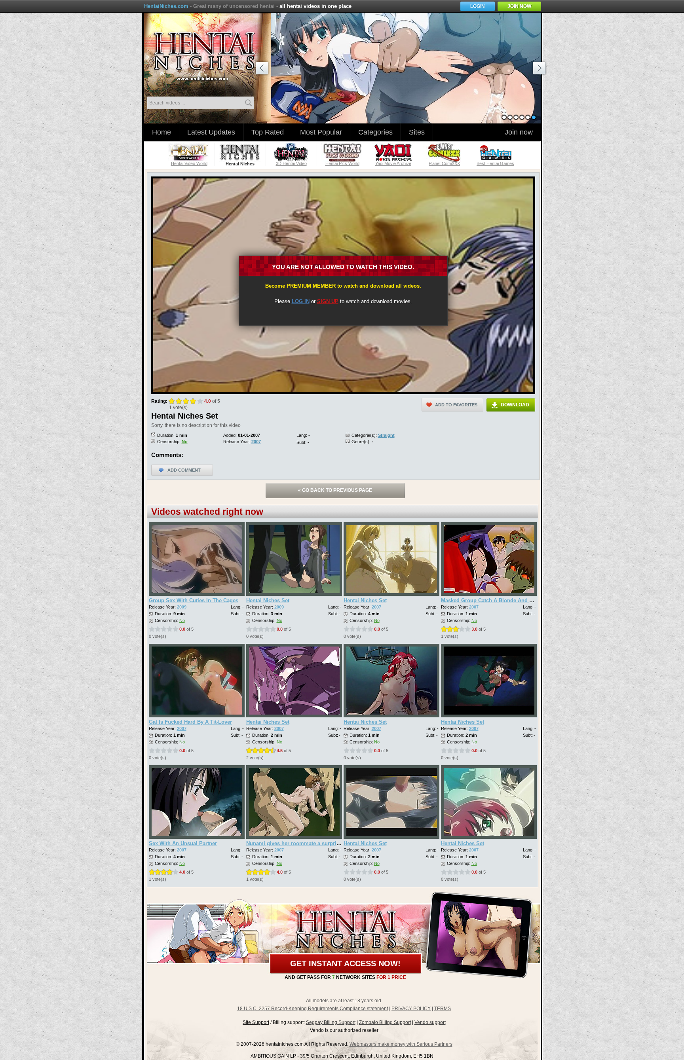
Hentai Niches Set (267, 600)
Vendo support (430, 1022)
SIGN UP (327, 301)
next (540, 69)
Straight (386, 435)
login (477, 6)
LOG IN (301, 301)
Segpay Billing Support (330, 1022)
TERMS (442, 1008)
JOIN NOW (519, 6)
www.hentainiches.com (209, 53)
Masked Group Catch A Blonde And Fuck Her (496, 600)
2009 (181, 607)
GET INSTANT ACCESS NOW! (345, 963)
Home (161, 132)
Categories (375, 132)
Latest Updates (211, 132)
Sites (417, 132)
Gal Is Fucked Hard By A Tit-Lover (190, 722)
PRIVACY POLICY (411, 1008)
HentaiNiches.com (166, 6)
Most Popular (321, 132)
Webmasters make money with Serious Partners (401, 1044)
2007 (256, 441)
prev (263, 69)
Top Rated (267, 132)
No (185, 441)
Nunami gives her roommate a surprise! (295, 843)
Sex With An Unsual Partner (183, 843)
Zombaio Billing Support (385, 1022)
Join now (519, 132)
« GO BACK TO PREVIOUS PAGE (335, 490)
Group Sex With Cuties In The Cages (193, 600)
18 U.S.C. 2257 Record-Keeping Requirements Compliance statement (312, 1008)
